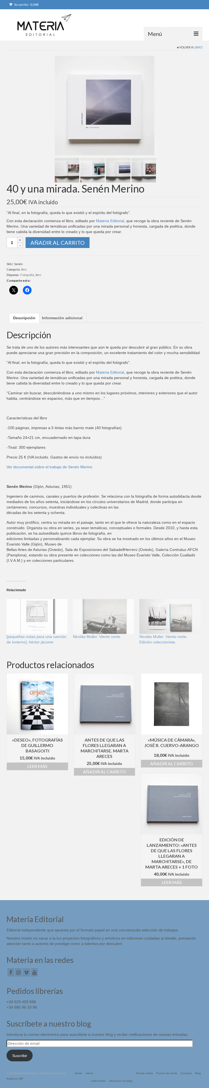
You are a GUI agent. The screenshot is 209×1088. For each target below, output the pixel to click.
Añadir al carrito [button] (104, 771)
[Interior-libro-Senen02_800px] (92, 170)
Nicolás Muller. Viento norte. (97, 636)
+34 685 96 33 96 (22, 1007)
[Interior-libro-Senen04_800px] (144, 170)
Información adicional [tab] (62, 318)
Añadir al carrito (57, 242)
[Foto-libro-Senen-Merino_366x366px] (104, 105)
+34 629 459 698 (21, 1002)
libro (197, 47)
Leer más (37, 766)
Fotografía (27, 275)
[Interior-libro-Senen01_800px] (67, 170)
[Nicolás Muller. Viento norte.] (103, 616)
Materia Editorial (110, 221)
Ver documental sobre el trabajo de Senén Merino (49, 467)
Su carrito (26, 4)
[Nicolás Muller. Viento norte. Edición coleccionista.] (169, 616)
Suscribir (19, 1055)
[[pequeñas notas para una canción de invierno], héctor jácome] (37, 616)
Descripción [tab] (24, 318)
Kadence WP (15, 1078)
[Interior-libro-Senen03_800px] (118, 170)
